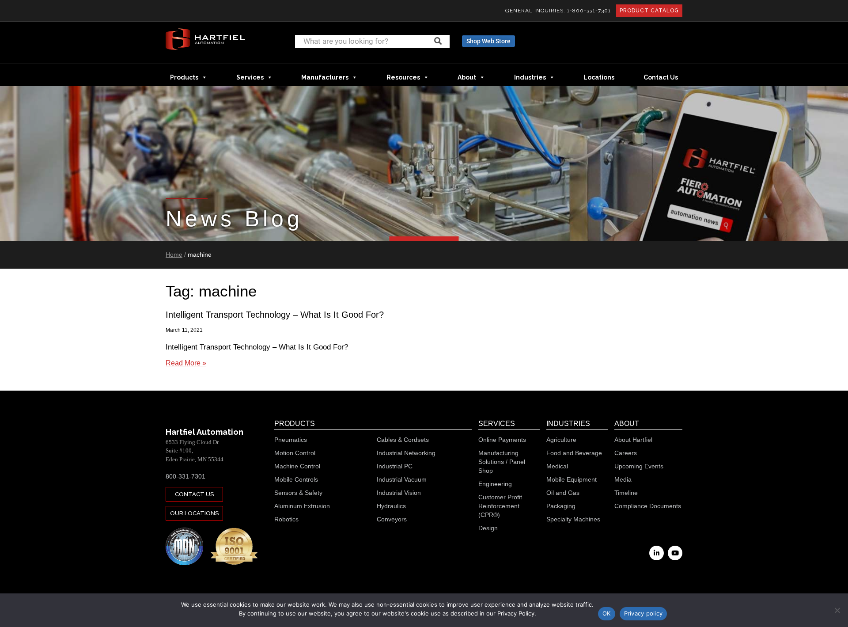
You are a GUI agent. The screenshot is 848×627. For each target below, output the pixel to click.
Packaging (560, 505)
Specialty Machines (573, 519)
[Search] (437, 41)
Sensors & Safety (298, 492)
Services (250, 77)
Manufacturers (324, 77)
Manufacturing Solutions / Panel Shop (501, 461)
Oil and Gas (562, 492)
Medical (557, 466)
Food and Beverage (574, 452)
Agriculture (561, 439)
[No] (837, 610)
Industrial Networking (406, 452)
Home (174, 254)
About (467, 77)
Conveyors (392, 519)
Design (488, 528)
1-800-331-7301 (589, 11)
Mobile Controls (296, 479)
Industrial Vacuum (402, 479)
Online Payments (502, 439)
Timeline (626, 492)
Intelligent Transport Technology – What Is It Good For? (275, 314)
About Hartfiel (633, 439)
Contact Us (661, 77)
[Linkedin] (656, 553)
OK (606, 613)
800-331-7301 (185, 476)
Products (184, 77)
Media (623, 479)
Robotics (286, 519)
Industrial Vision (399, 492)
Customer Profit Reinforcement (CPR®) (500, 506)
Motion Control (294, 452)
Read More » (186, 363)
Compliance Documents (647, 505)
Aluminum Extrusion (302, 505)
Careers (625, 452)
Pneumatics (290, 439)
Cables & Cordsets (403, 439)
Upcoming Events (638, 466)
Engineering (495, 483)
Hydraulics (391, 505)
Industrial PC (395, 466)
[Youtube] (675, 553)
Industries (530, 77)
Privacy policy (643, 613)
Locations (598, 77)
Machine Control (297, 466)
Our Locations (194, 513)
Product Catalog (649, 11)
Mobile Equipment (571, 479)
